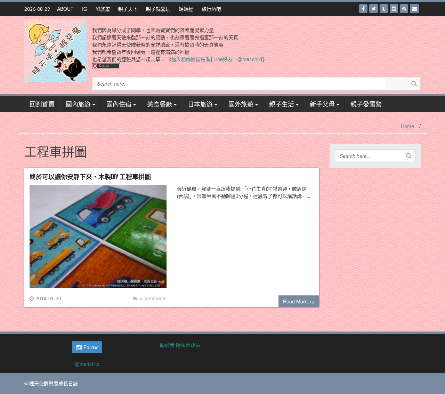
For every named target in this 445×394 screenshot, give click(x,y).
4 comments (153, 298)
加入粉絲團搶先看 (190, 59)
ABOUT (65, 8)
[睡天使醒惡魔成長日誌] (55, 50)
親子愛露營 (366, 103)
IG (84, 8)
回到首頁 (42, 103)
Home (407, 126)
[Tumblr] (384, 8)
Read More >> (299, 301)
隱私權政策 (188, 344)
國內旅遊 (78, 103)
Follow (90, 347)
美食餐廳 (159, 103)
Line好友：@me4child (237, 59)
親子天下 (128, 8)
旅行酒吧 (211, 8)
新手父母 (322, 103)
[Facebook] (363, 8)
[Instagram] (394, 8)
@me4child (87, 363)
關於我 (167, 344)
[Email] (414, 8)
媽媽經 (186, 8)
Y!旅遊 (103, 8)
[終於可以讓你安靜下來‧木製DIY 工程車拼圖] (98, 239)
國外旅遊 (240, 103)
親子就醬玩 (158, 8)
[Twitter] (373, 8)
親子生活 (281, 103)
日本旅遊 (200, 103)
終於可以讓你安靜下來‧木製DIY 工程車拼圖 (90, 176)
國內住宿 (118, 103)
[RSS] (404, 8)
